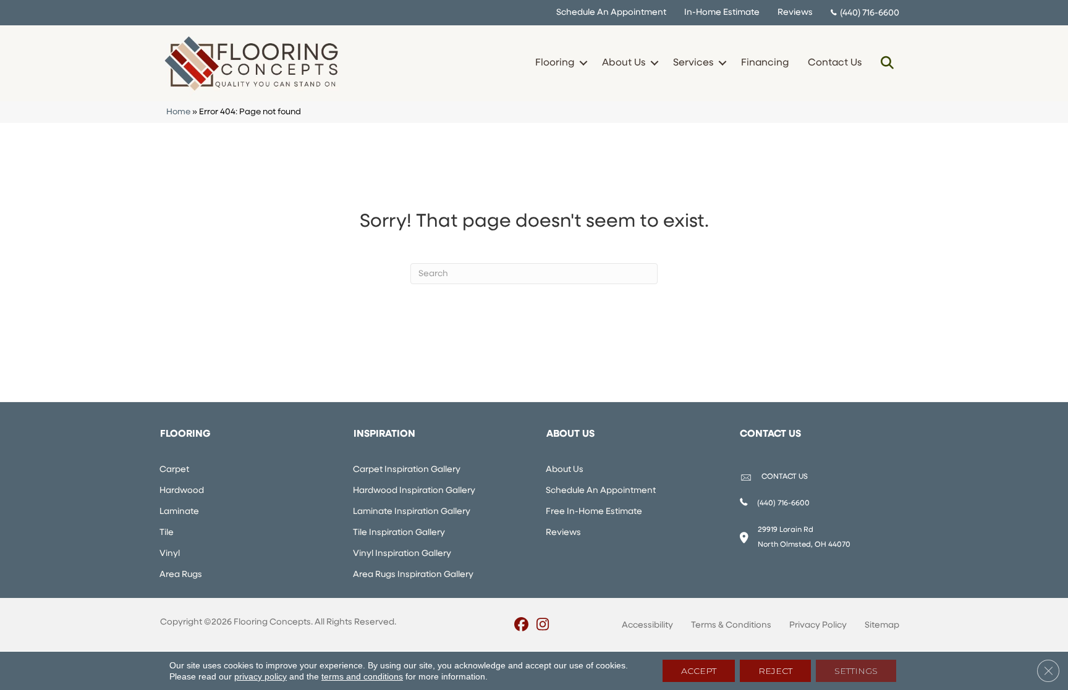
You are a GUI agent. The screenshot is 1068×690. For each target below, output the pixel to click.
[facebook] (521, 625)
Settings (856, 670)
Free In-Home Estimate (594, 511)
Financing (765, 63)
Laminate (179, 511)
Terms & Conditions (731, 625)
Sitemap (882, 625)
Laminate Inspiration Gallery (411, 511)
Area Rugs (180, 574)
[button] (583, 63)
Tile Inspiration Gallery (399, 532)
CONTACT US (784, 477)
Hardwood (181, 490)
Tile (166, 532)
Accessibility (647, 625)
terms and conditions (362, 676)
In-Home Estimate (722, 12)
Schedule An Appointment (611, 12)
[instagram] (543, 625)
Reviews (795, 12)
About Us (623, 63)
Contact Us (835, 63)
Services (693, 63)
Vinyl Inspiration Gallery (402, 553)
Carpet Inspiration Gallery (406, 469)
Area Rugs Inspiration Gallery (413, 574)
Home (178, 112)
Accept (698, 670)
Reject (775, 670)
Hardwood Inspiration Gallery (414, 490)
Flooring (554, 63)
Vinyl (169, 553)
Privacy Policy (818, 625)
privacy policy (260, 676)
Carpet (174, 469)
